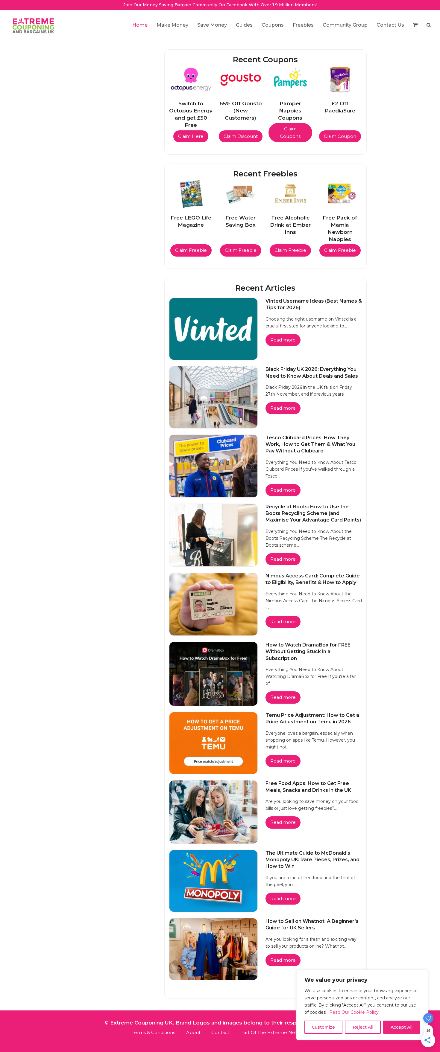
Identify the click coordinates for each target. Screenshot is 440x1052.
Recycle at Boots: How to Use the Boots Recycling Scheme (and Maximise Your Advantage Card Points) (313, 513)
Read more (283, 340)
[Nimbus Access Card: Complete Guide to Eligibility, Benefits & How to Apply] (213, 604)
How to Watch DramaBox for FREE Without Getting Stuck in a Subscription (308, 651)
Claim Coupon (340, 136)
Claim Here (191, 136)
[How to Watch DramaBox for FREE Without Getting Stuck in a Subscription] (213, 673)
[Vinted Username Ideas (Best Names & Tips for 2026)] (213, 328)
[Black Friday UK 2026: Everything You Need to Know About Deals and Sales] (213, 397)
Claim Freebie (191, 250)
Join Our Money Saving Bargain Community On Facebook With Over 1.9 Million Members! (220, 4)
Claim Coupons (290, 132)
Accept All (401, 1027)
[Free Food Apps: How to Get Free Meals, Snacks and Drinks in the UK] (213, 812)
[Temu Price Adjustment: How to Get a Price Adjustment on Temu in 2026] (213, 742)
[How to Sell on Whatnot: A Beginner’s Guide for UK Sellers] (213, 949)
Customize (323, 1027)
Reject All (363, 1027)
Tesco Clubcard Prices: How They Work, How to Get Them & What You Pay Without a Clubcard (310, 444)
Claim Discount (241, 136)
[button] (415, 25)
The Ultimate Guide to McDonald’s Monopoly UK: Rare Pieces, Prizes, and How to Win (312, 859)
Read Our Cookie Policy (354, 1012)
